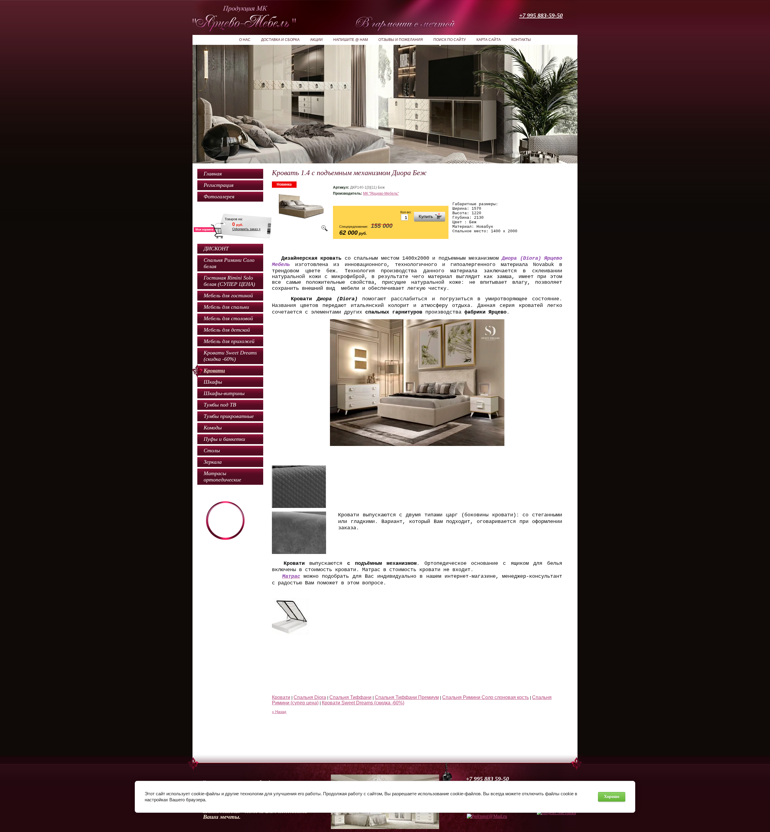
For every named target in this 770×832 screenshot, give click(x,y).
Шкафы (213, 382)
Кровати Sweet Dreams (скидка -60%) (230, 356)
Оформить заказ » (246, 229)
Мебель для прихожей (229, 341)
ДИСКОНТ (216, 249)
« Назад (279, 712)
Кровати (214, 370)
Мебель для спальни (226, 307)
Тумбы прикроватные (229, 416)
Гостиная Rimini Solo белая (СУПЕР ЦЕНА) (229, 281)
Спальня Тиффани (350, 697)
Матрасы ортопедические (222, 476)
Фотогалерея (219, 196)
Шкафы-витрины (224, 393)
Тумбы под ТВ (220, 405)
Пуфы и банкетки (224, 439)
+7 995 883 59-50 (487, 778)
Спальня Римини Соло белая (229, 263)
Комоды (213, 428)
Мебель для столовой (228, 318)
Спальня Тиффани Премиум (407, 697)
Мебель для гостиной (228, 295)
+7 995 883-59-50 (541, 15)
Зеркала (213, 462)
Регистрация (218, 185)
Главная (213, 174)
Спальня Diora (310, 697)
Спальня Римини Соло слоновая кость (485, 697)
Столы (212, 450)
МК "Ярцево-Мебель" (381, 193)
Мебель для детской (227, 330)
